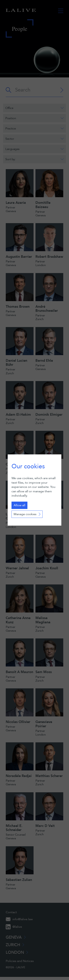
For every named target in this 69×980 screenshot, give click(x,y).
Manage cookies (25, 514)
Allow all (19, 505)
